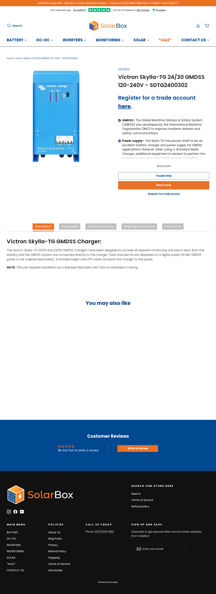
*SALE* (165, 40)
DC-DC (43, 40)
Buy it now (163, 185)
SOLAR (139, 40)
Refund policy (140, 506)
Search (136, 494)
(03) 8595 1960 (104, 532)
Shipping (54, 558)
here (124, 106)
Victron (123, 69)
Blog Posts (55, 539)
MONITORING (108, 40)
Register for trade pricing (164, 193)
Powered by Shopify (108, 582)
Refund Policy (57, 551)
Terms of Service (142, 500)
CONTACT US (193, 40)
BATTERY (15, 40)
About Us (54, 532)
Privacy (53, 545)
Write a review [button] (137, 448)
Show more (164, 165)
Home (10, 58)
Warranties (55, 570)
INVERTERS (73, 40)
